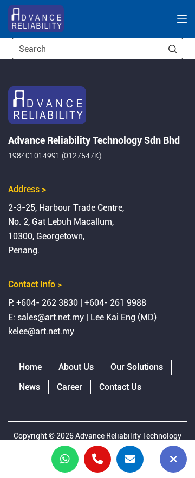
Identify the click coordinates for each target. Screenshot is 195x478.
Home (30, 367)
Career (69, 387)
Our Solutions (136, 367)
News (29, 387)
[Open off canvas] (182, 19)
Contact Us (120, 387)
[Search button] (172, 48)
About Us (76, 367)
